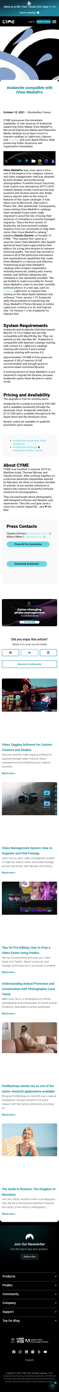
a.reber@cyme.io (34, 536)
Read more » (9, 773)
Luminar (14, 139)
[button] (10, 652)
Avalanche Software (25, 447)
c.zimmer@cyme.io (38, 533)
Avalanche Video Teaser (27, 450)
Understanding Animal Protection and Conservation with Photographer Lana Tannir (28, 989)
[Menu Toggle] (54, 21)
